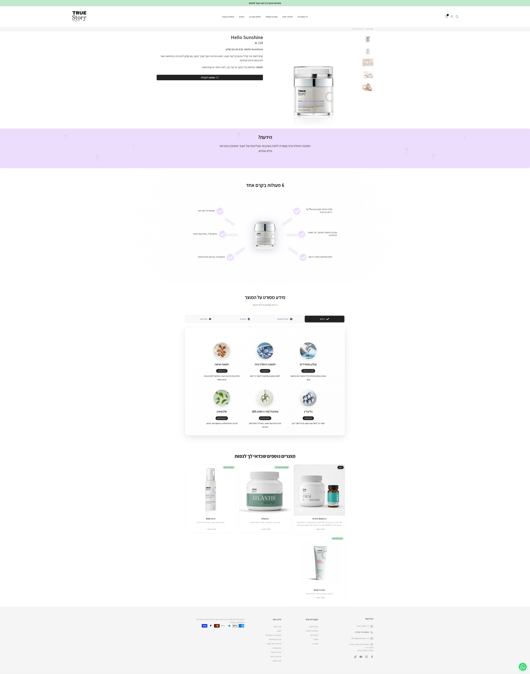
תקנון (279, 631)
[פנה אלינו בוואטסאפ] (523, 667)
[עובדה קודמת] (279, 160)
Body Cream (319, 589)
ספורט (315, 639)
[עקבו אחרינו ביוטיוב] (361, 657)
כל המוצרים (303, 16)
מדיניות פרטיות (275, 656)
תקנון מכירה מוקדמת (273, 635)
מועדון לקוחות (272, 16)
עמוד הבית (369, 29)
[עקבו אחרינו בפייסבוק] (372, 657)
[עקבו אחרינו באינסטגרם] (366, 657)
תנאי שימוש (277, 661)
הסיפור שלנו (287, 16)
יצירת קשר (277, 626)
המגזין (241, 16)
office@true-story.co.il (360, 638)
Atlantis (265, 518)
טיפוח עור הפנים (312, 631)
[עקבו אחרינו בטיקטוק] (355, 657)
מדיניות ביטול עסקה (274, 643)
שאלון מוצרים (255, 16)
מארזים (315, 643)
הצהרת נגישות (276, 652)
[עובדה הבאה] (251, 160)
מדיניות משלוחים (275, 639)
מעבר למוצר (319, 529)
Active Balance (319, 518)
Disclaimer (277, 648)
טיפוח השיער (313, 626)
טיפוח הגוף (314, 635)
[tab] (272, 160)
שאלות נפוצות (228, 16)
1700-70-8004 (362, 632)
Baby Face (210, 518)
